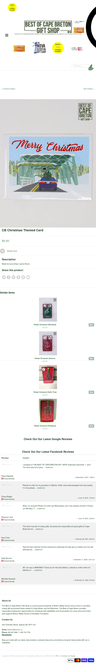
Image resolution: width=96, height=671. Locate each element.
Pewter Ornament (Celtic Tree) (45, 392)
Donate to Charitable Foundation (12, 7)
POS (57, 656)
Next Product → (89, 89)
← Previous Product (8, 89)
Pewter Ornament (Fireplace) (45, 426)
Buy (91, 324)
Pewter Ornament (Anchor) (45, 358)
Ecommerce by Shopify (68, 656)
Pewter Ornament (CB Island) (45, 324)
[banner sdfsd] (48, 27)
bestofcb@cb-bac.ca (14, 629)
